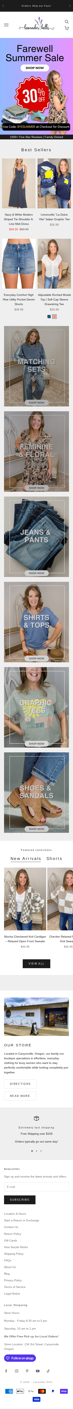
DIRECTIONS (20, 1083)
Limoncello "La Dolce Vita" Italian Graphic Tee (54, 217)
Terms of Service (15, 1287)
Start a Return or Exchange (21, 1220)
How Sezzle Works (16, 1247)
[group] (36, 86)
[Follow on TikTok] (48, 1371)
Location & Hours (15, 1213)
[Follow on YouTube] (38, 1371)
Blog (7, 1273)
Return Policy (12, 1233)
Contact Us (11, 1227)
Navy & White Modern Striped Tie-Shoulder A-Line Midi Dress (19, 219)
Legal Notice (12, 1293)
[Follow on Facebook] (6, 1371)
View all (37, 963)
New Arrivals (26, 858)
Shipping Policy (14, 1253)
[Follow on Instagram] (17, 1371)
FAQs (7, 1260)
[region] (36, 1130)
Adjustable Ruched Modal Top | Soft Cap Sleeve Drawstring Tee (54, 299)
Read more (20, 1095)
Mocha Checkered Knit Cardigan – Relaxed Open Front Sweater (25, 939)
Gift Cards (10, 1240)
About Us (10, 1267)
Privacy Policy (13, 1280)
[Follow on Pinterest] (27, 1371)
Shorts (54, 858)
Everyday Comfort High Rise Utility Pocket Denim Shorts (19, 299)
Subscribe (20, 1199)
